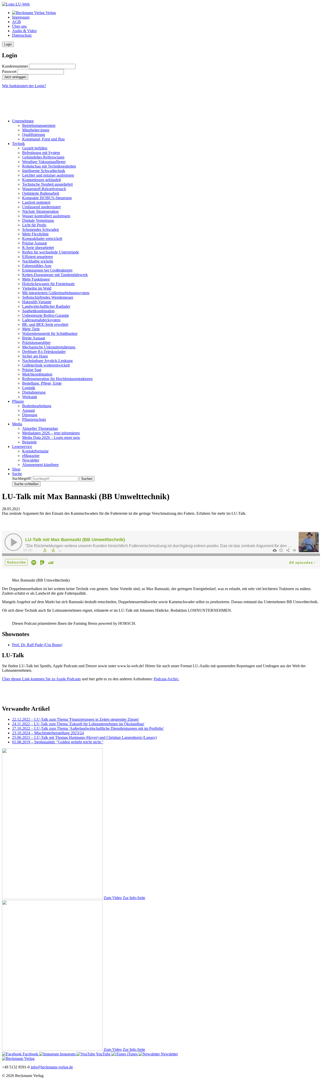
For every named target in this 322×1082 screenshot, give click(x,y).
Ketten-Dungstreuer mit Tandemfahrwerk (55, 275)
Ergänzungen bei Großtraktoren (47, 270)
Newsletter (30, 460)
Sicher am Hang (35, 356)
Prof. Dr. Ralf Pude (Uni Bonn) (37, 645)
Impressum (20, 17)
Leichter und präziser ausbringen (48, 175)
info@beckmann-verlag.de (52, 1067)
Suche (17, 474)
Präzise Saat (31, 370)
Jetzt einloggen (15, 77)
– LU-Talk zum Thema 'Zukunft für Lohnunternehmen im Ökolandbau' (78, 724)
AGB (16, 22)
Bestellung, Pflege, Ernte (42, 383)
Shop (16, 469)
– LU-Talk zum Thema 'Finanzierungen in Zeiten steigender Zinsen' (75, 719)
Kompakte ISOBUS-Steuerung (47, 198)
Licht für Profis (34, 225)
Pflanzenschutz (34, 419)
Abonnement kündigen (40, 464)
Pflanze (18, 401)
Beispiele (29, 442)
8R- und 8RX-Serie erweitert (45, 324)
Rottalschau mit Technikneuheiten (49, 166)
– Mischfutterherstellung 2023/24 (48, 733)
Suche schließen (26, 484)
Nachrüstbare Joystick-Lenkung (47, 360)
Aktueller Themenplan (40, 428)
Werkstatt (29, 397)
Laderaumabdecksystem (41, 320)
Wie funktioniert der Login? (24, 86)
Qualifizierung (33, 134)
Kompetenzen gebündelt (41, 180)
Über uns (19, 26)
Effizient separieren (37, 256)
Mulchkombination (37, 374)
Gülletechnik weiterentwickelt (46, 365)
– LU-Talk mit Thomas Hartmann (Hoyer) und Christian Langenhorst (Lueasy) (84, 737)
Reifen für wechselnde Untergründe (50, 252)
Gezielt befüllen (34, 148)
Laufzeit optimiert (36, 202)
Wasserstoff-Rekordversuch (44, 189)
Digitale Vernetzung (38, 220)
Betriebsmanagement (38, 125)
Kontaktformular (35, 451)
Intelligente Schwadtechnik (43, 171)
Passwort (9, 71)
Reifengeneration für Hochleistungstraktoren (57, 379)
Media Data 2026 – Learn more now (51, 437)
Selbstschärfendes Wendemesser (47, 297)
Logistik (28, 388)
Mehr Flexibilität (35, 234)
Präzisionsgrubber (36, 342)
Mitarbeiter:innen (35, 130)
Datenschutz (22, 35)
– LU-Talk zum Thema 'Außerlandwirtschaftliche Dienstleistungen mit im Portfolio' (88, 728)
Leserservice (22, 446)
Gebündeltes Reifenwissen (43, 157)
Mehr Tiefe (31, 329)
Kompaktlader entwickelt (42, 238)
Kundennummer (15, 66)
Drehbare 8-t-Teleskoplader (44, 351)
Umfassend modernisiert (41, 207)
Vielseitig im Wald (36, 288)
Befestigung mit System (41, 152)
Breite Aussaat (33, 338)
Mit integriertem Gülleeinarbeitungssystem (55, 293)
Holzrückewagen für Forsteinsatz (48, 284)
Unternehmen (23, 121)
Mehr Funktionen (36, 279)
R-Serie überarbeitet (38, 247)
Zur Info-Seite (134, 898)
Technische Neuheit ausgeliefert (47, 184)
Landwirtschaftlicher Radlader (46, 306)
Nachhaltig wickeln (37, 261)
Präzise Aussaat (34, 243)
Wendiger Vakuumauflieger (44, 162)
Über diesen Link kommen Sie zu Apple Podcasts (41, 679)
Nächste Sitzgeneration (40, 211)
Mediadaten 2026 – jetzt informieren (51, 433)
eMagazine (30, 455)
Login (8, 44)
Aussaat (28, 410)
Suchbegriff (21, 478)
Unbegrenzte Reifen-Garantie (45, 315)
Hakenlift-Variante (36, 302)
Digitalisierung (34, 392)
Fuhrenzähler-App (36, 266)
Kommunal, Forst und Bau (43, 139)
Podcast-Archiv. (166, 679)
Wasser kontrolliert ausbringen (46, 216)
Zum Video (113, 898)
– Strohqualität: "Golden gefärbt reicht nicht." (57, 742)
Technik (18, 143)
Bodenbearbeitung (36, 406)
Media (17, 424)
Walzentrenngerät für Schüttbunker (49, 333)
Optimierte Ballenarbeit (40, 193)
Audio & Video (24, 31)
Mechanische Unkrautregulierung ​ (49, 347)
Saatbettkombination (38, 311)
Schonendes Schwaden (40, 229)
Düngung (29, 415)
